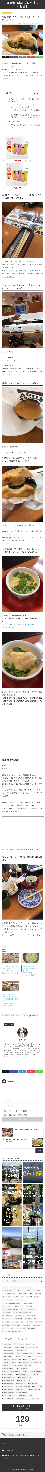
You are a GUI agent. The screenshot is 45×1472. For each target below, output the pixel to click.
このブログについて (11, 1450)
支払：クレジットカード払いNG (10, 1309)
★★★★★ (5, 1287)
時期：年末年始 (18, 1318)
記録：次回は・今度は (17, 1322)
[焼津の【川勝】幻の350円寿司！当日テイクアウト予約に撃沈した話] (33, 1215)
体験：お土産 (38, 1293)
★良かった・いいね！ (7, 1290)
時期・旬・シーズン (7, 1318)
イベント (18, 1290)
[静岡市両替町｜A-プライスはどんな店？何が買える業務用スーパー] (33, 1258)
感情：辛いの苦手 (19, 1306)
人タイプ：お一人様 (22, 1293)
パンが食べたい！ (7, 13)
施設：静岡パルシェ (19, 1315)
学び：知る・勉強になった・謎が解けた (11, 1303)
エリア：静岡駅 (36, 1290)
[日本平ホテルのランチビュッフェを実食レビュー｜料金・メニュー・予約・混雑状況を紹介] (33, 1237)
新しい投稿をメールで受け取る (16, 1115)
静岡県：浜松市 (16, 1325)
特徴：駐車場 (28, 1318)
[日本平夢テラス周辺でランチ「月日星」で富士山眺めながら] (12, 1237)
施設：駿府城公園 (31, 1315)
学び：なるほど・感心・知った (33, 1296)
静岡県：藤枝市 (36, 1325)
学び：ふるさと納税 (7, 1300)
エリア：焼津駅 (26, 1290)
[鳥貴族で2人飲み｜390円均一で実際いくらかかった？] (12, 1194)
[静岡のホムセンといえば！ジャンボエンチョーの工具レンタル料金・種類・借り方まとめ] (12, 1258)
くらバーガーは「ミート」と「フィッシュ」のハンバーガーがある (24, 106)
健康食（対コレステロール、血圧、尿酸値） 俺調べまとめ (23, 1457)
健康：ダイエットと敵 (17, 1296)
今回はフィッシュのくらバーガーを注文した (25, 111)
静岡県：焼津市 (26, 1325)
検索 (39, 1151)
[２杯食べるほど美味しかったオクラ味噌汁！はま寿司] (30, 958)
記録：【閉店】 (6, 1322)
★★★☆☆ (6, 1015)
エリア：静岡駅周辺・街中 (8, 1293)
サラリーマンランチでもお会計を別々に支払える (25, 126)
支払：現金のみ (6, 1312)
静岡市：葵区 (35, 1015)
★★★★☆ (13, 1287)
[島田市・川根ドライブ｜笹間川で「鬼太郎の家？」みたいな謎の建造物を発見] (33, 1194)
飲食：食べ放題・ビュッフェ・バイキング (12, 1331)
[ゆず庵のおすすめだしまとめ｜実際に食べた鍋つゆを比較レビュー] (12, 1215)
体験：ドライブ (6, 1296)
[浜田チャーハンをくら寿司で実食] (10, 958)
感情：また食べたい (7, 1306)
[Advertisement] (22, 732)
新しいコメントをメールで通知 (16, 1111)
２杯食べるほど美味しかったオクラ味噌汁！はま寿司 (29, 968)
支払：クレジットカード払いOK (20, 1015)
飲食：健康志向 (31, 1328)
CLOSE (36, 93)
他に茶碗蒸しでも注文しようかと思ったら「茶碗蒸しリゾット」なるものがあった (25, 116)
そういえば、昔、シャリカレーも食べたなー (21, 624)
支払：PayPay (29, 1306)
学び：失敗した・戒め (20, 1300)
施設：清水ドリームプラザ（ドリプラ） (21, 1312)
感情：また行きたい (28, 1303)
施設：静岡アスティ (7, 1315)
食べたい (11, 1434)
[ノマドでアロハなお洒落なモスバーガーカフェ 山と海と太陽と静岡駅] (10, 986)
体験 (31, 1293)
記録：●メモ (36, 1318)
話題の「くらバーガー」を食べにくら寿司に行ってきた (24, 100)
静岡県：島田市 (6, 1325)
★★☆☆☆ (29, 1287)
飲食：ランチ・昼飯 (20, 1328)
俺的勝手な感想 (15, 121)
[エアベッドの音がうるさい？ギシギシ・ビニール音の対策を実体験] (33, 1172)
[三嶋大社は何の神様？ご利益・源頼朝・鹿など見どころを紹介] (12, 1172)
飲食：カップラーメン (7, 1328)
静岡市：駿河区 (38, 1322)
